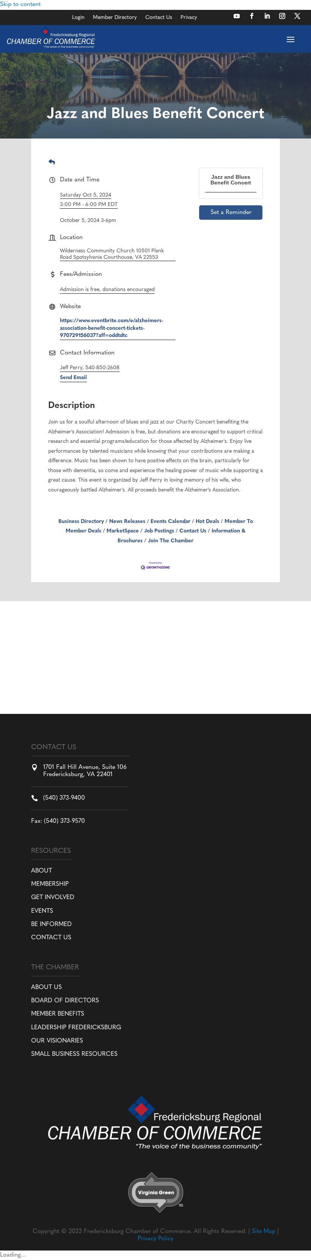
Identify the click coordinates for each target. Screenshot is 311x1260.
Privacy (189, 17)
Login (78, 17)
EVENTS (42, 911)
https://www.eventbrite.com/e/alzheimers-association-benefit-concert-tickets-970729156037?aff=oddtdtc (111, 328)
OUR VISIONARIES (57, 1041)
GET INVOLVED (52, 898)
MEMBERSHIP (50, 884)
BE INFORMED (51, 924)
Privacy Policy (155, 1239)
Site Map (263, 1231)
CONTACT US (51, 938)
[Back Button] (52, 162)
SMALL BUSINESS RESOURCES (74, 1054)
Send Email (73, 378)
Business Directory (81, 521)
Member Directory (115, 17)
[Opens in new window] (237, 16)
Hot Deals (207, 521)
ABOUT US (46, 987)
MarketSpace (123, 531)
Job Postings (159, 531)
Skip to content (20, 5)
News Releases (127, 521)
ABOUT (41, 871)
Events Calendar (170, 521)
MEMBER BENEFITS (57, 1014)
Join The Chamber (170, 541)
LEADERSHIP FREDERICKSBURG (76, 1028)
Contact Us (158, 17)
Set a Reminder (230, 212)
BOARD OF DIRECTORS (65, 1001)
